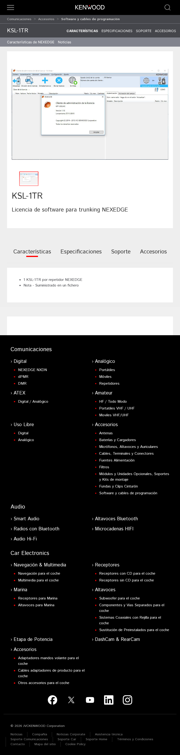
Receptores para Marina (37, 598)
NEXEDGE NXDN (32, 370)
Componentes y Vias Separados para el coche (131, 608)
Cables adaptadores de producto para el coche (51, 673)
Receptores (107, 565)
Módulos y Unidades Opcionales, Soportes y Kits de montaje (134, 476)
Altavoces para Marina (36, 605)
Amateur (103, 393)
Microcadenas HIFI (114, 529)
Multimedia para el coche (38, 580)
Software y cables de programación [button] (90, 19)
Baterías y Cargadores (117, 440)
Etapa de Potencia (33, 639)
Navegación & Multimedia (40, 565)
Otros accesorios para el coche (43, 683)
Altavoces (105, 590)
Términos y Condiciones (135, 739)
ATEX (19, 393)
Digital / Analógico (33, 401)
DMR (22, 383)
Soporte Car (67, 739)
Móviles (105, 376)
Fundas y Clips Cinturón (118, 486)
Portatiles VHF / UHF (117, 408)
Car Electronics (30, 553)
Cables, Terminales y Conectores (126, 453)
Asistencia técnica (109, 734)
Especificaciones (116, 31)
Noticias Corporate (71, 734)
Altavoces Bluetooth (116, 519)
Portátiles (107, 370)
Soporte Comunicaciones (29, 739)
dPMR (23, 376)
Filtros (104, 467)
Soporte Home (96, 739)
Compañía (39, 734)
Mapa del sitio (45, 744)
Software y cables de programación (128, 493)
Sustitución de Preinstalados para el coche (134, 630)
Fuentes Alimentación (117, 460)
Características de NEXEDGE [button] (30, 42)
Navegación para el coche (39, 573)
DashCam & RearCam (117, 639)
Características (82, 31)
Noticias (64, 42)
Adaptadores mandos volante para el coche (48, 660)
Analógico (105, 361)
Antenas (106, 433)
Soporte (143, 31)
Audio (18, 507)
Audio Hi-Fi (25, 539)
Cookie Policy (75, 744)
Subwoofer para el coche (119, 598)
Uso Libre (24, 424)
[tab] (32, 255)
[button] (10, 7)
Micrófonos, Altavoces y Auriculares (128, 447)
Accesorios (46, 19)
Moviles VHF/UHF (114, 415)
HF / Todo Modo (113, 401)
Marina (20, 590)
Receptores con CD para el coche (127, 573)
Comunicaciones (19, 19)
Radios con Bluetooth (36, 529)
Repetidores (109, 383)
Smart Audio (26, 519)
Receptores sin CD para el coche (126, 580)
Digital (20, 361)
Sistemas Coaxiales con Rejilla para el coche (130, 620)
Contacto (18, 744)
